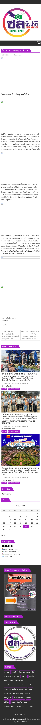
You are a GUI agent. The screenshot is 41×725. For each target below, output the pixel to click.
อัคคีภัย (27, 693)
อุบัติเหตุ (6, 702)
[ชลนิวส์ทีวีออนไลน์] (3, 42)
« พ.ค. (3, 535)
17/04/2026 (6, 426)
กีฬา (33, 672)
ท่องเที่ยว (4, 325)
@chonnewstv (17, 55)
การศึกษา (7, 672)
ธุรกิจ (5, 681)
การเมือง (14, 672)
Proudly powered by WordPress (13, 719)
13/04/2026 (6, 477)
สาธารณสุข (7, 693)
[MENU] (38, 42)
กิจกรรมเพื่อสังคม (24, 672)
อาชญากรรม (8, 698)
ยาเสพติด (22, 685)
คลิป (18, 676)
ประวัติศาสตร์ (19, 681)
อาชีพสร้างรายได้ (19, 698)
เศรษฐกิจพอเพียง (9, 706)
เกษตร (13, 702)
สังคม (30, 689)
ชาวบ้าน (24, 676)
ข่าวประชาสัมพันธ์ (9, 676)
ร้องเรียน (30, 685)
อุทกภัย (28, 698)
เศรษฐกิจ (26, 702)
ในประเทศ (29, 706)
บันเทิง (11, 681)
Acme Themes (21, 721)
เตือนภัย (19, 702)
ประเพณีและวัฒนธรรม (14, 388)
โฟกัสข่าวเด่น (20, 706)
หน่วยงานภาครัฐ (18, 693)
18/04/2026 (6, 383)
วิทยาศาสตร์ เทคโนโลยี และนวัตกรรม (15, 689)
